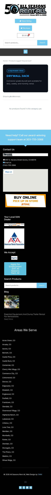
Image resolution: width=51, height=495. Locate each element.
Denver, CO (6, 382)
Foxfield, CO (7, 398)
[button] (26, 52)
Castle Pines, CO (8, 357)
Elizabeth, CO (7, 390)
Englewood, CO (8, 394)
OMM (40, 474)
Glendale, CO (7, 406)
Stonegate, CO (8, 448)
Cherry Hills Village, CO (11, 369)
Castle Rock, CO (8, 361)
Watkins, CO (7, 456)
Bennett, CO (7, 353)
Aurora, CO (6, 349)
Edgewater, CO (8, 386)
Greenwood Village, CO (11, 411)
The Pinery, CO (8, 452)
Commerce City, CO (10, 373)
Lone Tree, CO (7, 427)
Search (42, 43)
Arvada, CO (6, 344)
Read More (8, 319)
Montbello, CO (7, 435)
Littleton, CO (7, 423)
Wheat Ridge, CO (8, 460)
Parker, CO (6, 439)
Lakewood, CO (8, 419)
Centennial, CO (8, 365)
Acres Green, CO (8, 340)
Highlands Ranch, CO (10, 415)
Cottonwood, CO (8, 378)
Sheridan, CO (7, 444)
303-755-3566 (34, 139)
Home (5, 61)
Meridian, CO (7, 431)
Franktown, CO (8, 402)
